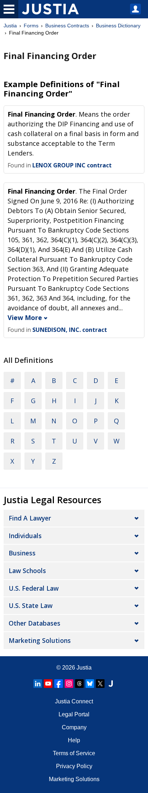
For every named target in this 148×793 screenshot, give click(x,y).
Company (74, 727)
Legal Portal (74, 714)
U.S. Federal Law (34, 588)
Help (74, 740)
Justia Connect (74, 701)
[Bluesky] (89, 683)
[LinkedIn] (37, 683)
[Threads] (79, 683)
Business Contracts (67, 25)
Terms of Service (74, 753)
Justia (10, 25)
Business (22, 553)
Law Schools (27, 570)
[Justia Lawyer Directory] (110, 683)
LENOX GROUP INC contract (72, 165)
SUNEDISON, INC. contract (69, 330)
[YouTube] (48, 683)
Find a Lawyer (30, 518)
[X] (100, 683)
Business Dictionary (118, 25)
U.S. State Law (30, 605)
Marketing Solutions (40, 640)
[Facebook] (58, 683)
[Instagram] (69, 683)
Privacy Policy (74, 766)
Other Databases (34, 623)
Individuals (25, 535)
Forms (31, 25)
